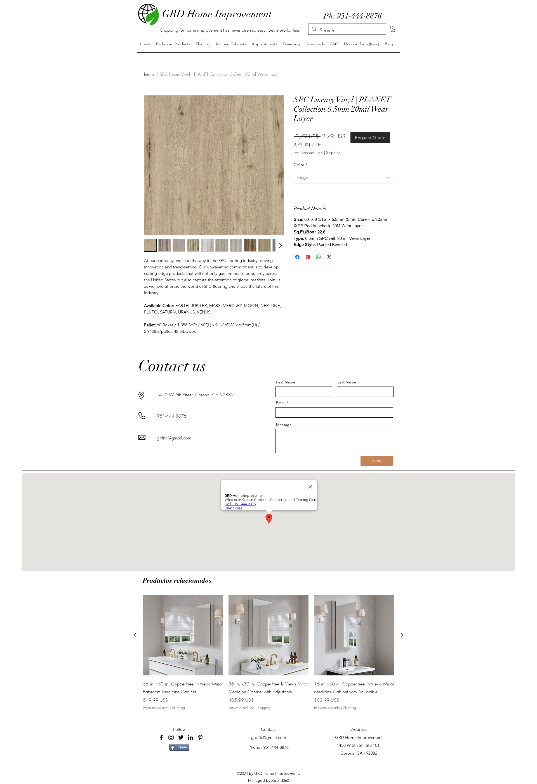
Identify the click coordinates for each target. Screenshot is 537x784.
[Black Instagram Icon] (171, 737)
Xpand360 (280, 780)
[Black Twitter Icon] (180, 737)
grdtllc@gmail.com (174, 438)
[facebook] (161, 737)
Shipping (333, 152)
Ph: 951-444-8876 (353, 16)
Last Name (347, 382)
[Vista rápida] (183, 635)
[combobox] (343, 177)
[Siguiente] (402, 635)
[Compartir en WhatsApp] (318, 257)
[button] (393, 29)
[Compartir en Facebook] (297, 257)
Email (280, 403)
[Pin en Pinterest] (308, 257)
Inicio (149, 74)
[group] (268, 657)
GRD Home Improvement (217, 14)
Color (300, 164)
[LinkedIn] (190, 737)
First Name (285, 382)
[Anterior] (134, 635)
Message (284, 425)
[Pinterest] (200, 737)
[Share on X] (329, 257)
